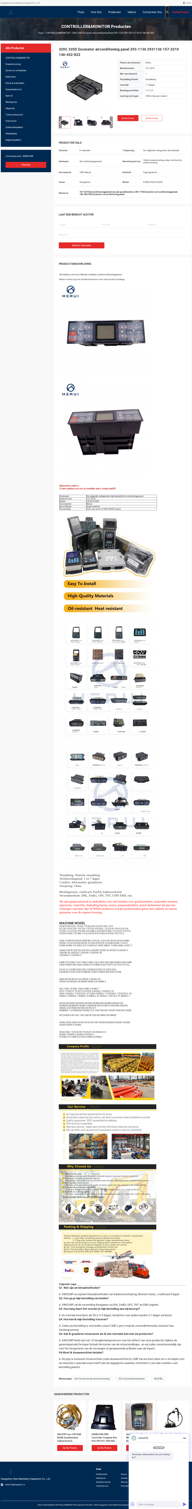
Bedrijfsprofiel (101, 1474)
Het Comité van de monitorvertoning (92, 1379)
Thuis (40, 33)
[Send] (184, 1504)
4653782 (158, 1379)
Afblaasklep (11, 133)
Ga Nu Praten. (128, 118)
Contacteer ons (102, 1486)
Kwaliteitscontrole (103, 1482)
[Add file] (132, 1504)
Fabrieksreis (101, 1478)
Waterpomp (11, 102)
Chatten (26, 164)
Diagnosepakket (13, 140)
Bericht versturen (81, 245)
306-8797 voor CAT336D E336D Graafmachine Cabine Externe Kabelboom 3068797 (69, 1438)
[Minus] (184, 1438)
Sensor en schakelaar (16, 70)
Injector (9, 96)
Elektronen (11, 77)
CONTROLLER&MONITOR (58, 33)
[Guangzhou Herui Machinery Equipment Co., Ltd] (10, 12)
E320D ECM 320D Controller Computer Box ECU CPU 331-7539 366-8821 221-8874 (104, 1438)
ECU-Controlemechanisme (132, 1379)
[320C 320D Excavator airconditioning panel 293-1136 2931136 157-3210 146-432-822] (86, 87)
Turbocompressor (14, 114)
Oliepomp (10, 108)
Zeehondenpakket (14, 127)
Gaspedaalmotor (14, 89)
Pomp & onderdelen (15, 83)
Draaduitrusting (13, 64)
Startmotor (11, 121)
